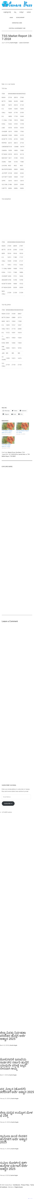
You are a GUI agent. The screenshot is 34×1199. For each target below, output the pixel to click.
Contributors (16, 1185)
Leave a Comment (24, 42)
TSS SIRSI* (13, 456)
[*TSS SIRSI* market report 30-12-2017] (8, 426)
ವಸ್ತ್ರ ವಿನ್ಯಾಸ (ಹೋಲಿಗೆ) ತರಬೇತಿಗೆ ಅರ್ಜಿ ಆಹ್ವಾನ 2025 (17, 1090)
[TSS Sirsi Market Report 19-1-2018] (22, 426)
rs (26, 454)
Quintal (20, 454)
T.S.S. (23, 452)
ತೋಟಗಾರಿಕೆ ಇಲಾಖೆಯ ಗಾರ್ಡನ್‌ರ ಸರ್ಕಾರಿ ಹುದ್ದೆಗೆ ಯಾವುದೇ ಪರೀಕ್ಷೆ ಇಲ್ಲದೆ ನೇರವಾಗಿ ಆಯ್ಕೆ (14, 1064)
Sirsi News (18, 452)
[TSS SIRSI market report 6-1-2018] (8, 440)
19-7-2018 (11, 454)
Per (17, 454)
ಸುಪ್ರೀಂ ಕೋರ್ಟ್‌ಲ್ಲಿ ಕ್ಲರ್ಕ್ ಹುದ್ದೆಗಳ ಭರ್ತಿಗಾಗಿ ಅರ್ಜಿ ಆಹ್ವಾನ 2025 (14, 1166)
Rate (24, 454)
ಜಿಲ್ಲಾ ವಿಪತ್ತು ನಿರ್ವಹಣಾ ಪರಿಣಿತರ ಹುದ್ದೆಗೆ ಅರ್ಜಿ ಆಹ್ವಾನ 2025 (13, 1036)
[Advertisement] (17, 65)
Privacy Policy (25, 1185)
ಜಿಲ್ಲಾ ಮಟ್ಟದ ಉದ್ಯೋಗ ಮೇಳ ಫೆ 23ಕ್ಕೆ (16, 1114)
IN (15, 454)
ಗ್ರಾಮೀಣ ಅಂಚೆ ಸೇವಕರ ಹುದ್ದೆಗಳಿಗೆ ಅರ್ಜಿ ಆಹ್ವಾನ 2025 (13, 1139)
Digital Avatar (19, 1187)
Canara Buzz (17, 4)
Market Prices (11, 452)
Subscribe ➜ (8, 803)
